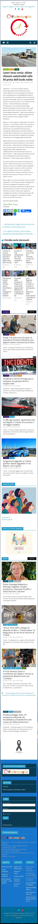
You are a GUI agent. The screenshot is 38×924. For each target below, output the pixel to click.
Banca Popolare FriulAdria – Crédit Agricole (7, 881)
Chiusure (26, 82)
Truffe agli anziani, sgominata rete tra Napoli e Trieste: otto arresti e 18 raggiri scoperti (19, 422)
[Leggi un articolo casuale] (34, 42)
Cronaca (6, 334)
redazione (17, 82)
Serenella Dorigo (19, 637)
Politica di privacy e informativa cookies (14, 789)
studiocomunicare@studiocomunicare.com (31, 899)
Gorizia (12, 334)
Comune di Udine (19, 876)
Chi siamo (5, 786)
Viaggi (16, 69)
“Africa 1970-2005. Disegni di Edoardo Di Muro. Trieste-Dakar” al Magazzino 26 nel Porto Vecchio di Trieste (19, 631)
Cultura (6, 581)
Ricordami (7, 814)
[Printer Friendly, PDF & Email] (10, 204)
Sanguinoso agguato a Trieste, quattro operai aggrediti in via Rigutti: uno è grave (17, 463)
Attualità (6, 69)
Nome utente (6, 803)
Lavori (31, 82)
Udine (11, 69)
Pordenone (13, 375)
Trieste (12, 416)
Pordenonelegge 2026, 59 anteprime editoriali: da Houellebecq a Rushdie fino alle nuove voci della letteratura (17, 718)
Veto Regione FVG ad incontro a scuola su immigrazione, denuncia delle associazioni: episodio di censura (30, 289)
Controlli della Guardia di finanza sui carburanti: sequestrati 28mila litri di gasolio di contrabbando (18, 287)
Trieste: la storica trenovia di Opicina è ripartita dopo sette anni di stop (7, 257)
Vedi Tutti (32, 312)
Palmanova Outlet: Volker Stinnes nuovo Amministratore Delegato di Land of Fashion (7, 287)
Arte (5, 624)
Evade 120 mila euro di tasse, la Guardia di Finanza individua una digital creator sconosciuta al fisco (18, 340)
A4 (23, 82)
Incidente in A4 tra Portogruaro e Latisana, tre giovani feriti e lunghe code (18, 381)
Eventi (11, 581)
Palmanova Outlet (7, 867)
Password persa (7, 825)
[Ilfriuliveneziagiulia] (4, 43)
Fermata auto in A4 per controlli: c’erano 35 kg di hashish (30, 257)
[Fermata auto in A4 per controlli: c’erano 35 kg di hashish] (30, 244)
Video (24, 668)
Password (5, 808)
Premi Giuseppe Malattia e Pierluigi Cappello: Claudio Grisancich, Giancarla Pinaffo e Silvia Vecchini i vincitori (17, 588)
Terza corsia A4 (7, 85)
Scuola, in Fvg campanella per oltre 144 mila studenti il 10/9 (18, 257)
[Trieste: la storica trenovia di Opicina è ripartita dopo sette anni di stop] (7, 244)
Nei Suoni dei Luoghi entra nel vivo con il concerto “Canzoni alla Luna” (18, 225)
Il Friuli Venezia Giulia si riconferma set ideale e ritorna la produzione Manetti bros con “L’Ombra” (18, 675)
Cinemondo (7, 668)
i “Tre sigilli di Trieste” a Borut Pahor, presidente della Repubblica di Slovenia (19, 232)
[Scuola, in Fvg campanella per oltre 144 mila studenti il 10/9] (19, 244)
